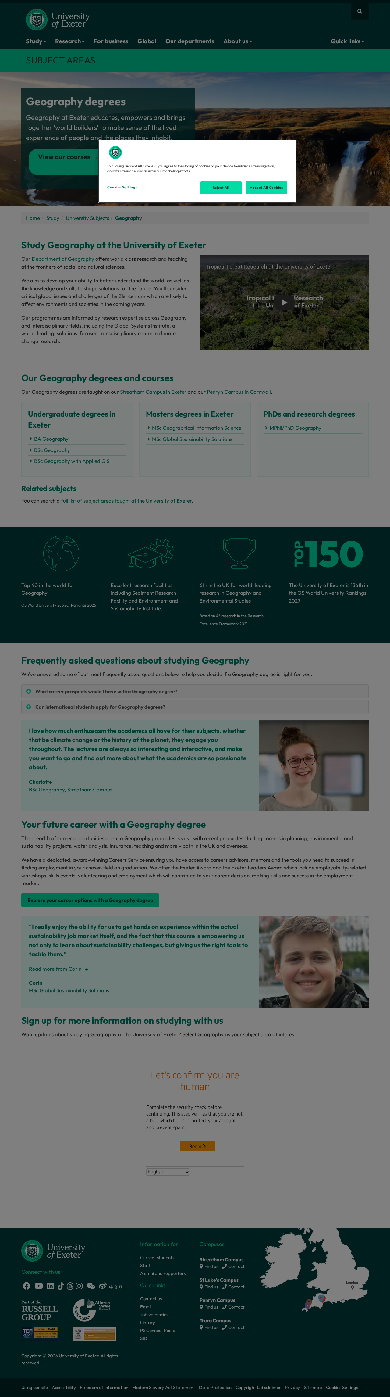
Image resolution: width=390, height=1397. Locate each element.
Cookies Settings (122, 187)
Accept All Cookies (266, 187)
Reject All (221, 187)
